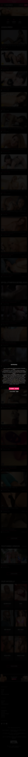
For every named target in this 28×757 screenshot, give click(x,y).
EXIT (17, 391)
